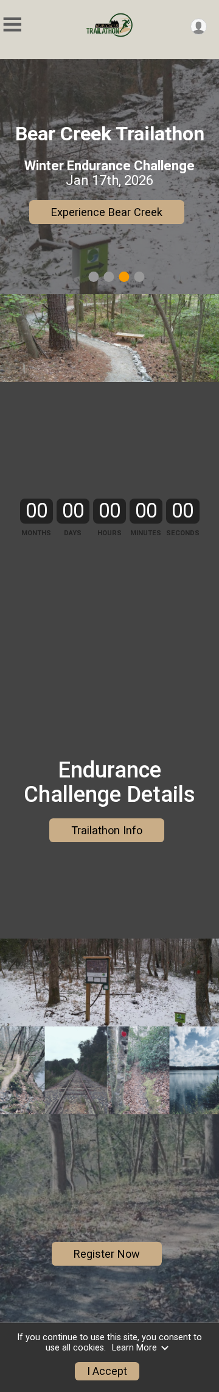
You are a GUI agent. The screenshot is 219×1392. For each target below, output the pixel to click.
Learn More (134, 1348)
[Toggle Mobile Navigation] (12, 24)
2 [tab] (108, 276)
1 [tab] (93, 276)
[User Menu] (198, 26)
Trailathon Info (106, 830)
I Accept (107, 1371)
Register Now (107, 212)
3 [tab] (123, 276)
